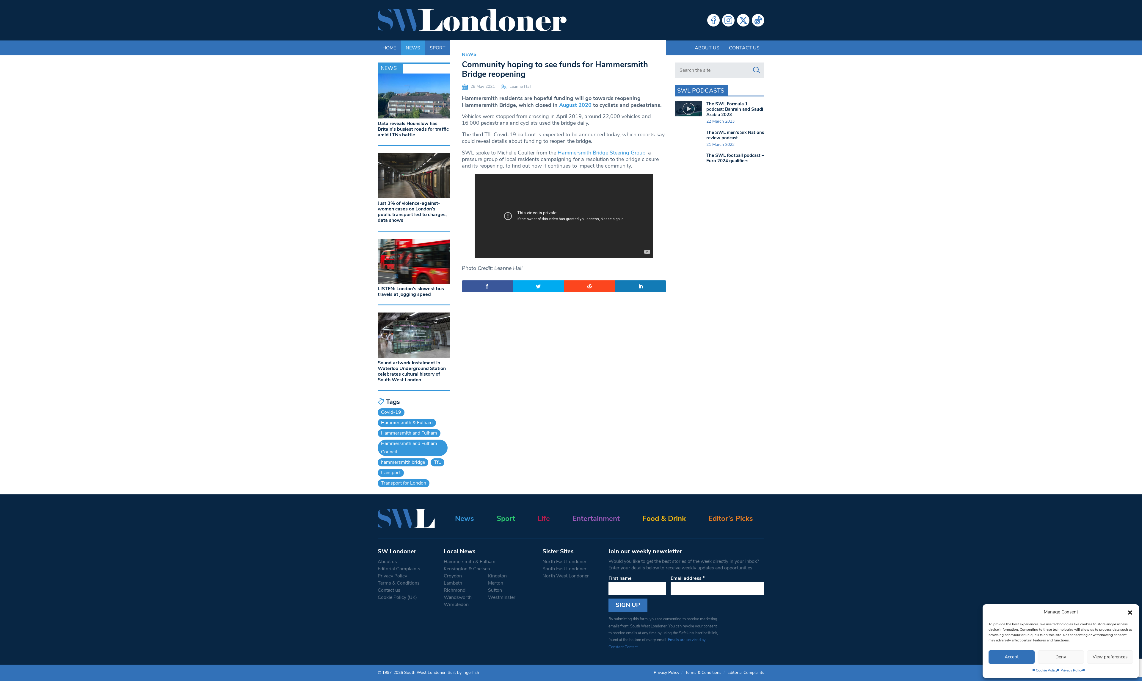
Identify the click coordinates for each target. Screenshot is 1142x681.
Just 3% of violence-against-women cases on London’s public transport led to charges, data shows (412, 212)
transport (391, 472)
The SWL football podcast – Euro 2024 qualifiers (735, 158)
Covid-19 (391, 412)
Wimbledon (456, 604)
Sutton (495, 590)
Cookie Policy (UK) (397, 597)
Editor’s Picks (730, 518)
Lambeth (453, 583)
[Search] (756, 70)
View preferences (1110, 657)
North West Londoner (565, 576)
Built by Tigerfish (463, 672)
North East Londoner (564, 561)
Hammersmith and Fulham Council (409, 447)
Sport (506, 518)
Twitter (743, 20)
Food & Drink (664, 518)
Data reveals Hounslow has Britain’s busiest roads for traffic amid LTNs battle (413, 129)
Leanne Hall (520, 86)
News (469, 54)
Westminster (501, 597)
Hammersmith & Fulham (407, 422)
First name (620, 578)
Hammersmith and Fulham (409, 433)
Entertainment (596, 518)
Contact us (744, 48)
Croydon (453, 576)
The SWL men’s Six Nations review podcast (735, 135)
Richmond (454, 590)
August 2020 (575, 105)
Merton (495, 583)
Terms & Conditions (399, 583)
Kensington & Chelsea (467, 569)
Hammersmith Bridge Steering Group (601, 152)
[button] (1130, 612)
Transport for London (403, 483)
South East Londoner (564, 569)
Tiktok (758, 20)
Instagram (728, 20)
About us (707, 48)
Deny (1060, 657)
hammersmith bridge (403, 462)
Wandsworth (458, 597)
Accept (1012, 657)
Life (544, 518)
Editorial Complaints (399, 569)
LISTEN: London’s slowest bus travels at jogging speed (411, 291)
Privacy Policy (1072, 670)
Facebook (713, 20)
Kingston (497, 576)
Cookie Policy (1047, 670)
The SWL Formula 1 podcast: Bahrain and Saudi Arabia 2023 (734, 109)
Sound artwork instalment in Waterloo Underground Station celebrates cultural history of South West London (412, 371)
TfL (437, 462)
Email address (688, 578)
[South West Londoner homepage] (472, 20)
